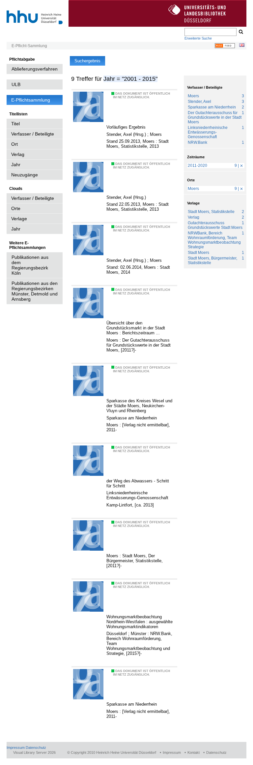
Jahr (15, 164)
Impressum (16, 748)
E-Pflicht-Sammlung (29, 46)
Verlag (17, 154)
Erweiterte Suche (198, 38)
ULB (16, 84)
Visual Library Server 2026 (34, 752)
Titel (15, 123)
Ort (14, 144)
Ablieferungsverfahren (35, 69)
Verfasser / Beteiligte (32, 134)
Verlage (19, 218)
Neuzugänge (24, 174)
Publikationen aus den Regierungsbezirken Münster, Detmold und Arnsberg (35, 291)
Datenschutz (36, 748)
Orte (15, 208)
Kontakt (193, 752)
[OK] (240, 32)
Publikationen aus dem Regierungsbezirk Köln (30, 265)
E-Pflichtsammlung (30, 100)
